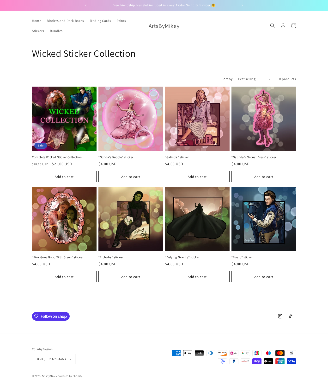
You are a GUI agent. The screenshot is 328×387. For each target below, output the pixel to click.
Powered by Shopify (70, 376)
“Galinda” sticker (177, 157)
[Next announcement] (242, 5)
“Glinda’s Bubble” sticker (115, 157)
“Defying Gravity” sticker (182, 257)
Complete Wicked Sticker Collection (57, 157)
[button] (272, 25)
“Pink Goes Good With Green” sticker (57, 257)
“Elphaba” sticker (110, 257)
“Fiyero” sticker (242, 257)
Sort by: (227, 79)
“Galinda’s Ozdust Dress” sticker (253, 157)
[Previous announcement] (85, 5)
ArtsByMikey (49, 376)
